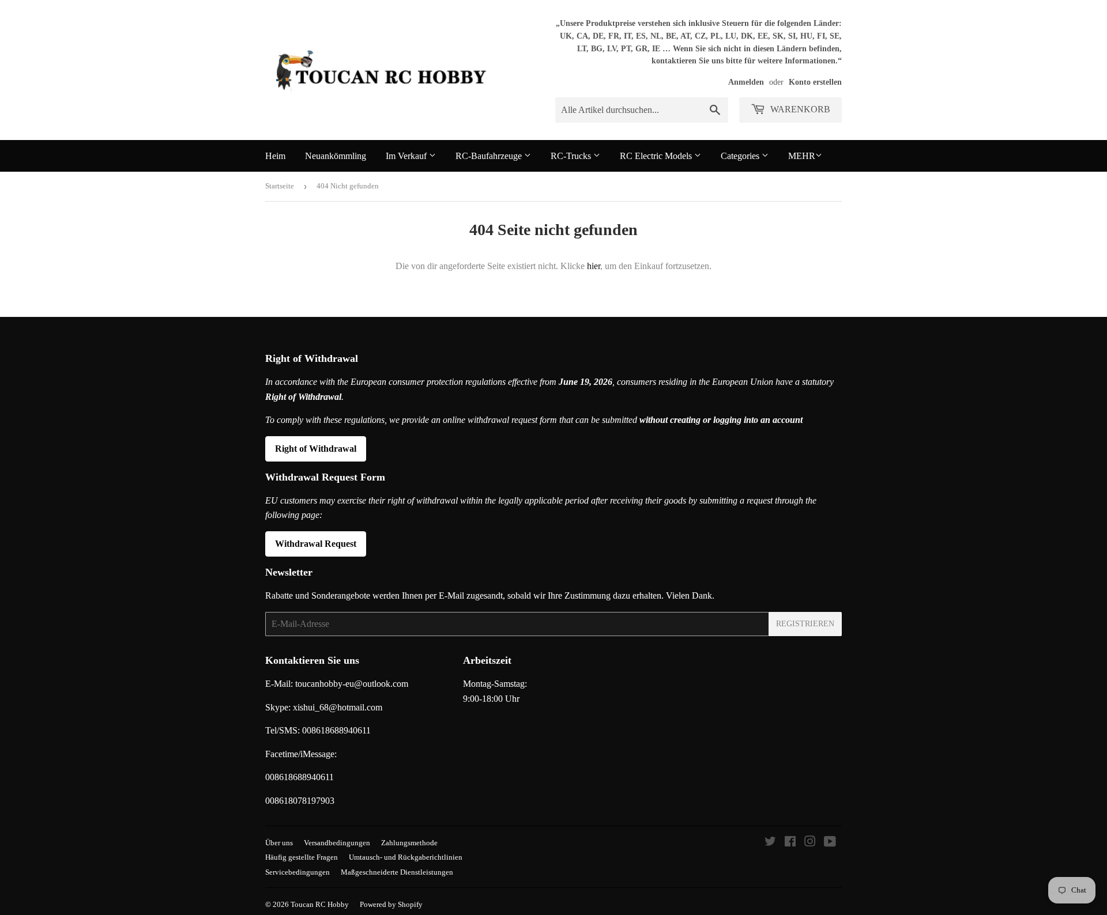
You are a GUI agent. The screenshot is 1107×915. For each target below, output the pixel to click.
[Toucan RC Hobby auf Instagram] (810, 843)
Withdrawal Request (315, 544)
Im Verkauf (407, 156)
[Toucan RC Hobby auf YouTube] (830, 843)
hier (593, 266)
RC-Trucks (572, 156)
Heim (275, 156)
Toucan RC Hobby (320, 904)
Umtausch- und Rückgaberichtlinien (405, 857)
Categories (741, 156)
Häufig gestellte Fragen (301, 857)
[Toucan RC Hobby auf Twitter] (770, 843)
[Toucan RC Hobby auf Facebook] (790, 843)
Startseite (279, 186)
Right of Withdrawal (315, 448)
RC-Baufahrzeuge (489, 156)
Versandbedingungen (337, 842)
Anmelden (746, 82)
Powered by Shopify (391, 904)
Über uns (279, 842)
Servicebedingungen (297, 872)
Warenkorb (799, 109)
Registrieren (805, 623)
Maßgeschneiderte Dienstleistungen (397, 872)
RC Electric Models (657, 156)
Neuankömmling (335, 156)
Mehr (801, 156)
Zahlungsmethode (409, 842)
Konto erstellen (815, 82)
